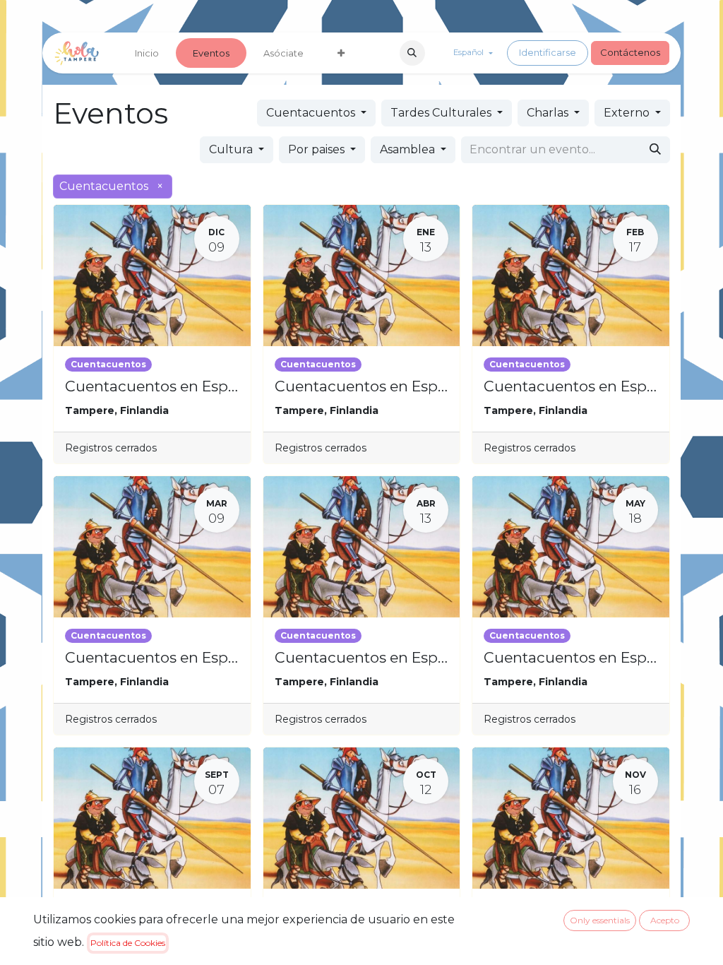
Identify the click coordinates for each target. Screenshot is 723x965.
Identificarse (547, 52)
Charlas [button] (549, 112)
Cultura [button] (232, 149)
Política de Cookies (127, 942)
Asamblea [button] (409, 149)
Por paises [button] (317, 149)
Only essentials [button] (600, 920)
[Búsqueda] (655, 149)
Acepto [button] (664, 920)
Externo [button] (628, 112)
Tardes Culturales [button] (442, 112)
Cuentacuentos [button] (312, 112)
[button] (412, 53)
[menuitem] (147, 53)
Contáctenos (630, 52)
